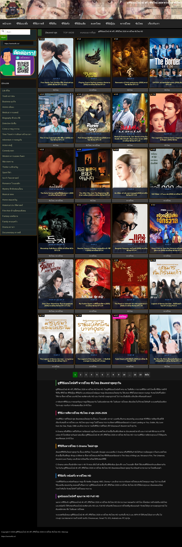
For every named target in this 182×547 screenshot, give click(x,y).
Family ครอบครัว (9, 222)
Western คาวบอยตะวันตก (13, 156)
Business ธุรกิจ (9, 102)
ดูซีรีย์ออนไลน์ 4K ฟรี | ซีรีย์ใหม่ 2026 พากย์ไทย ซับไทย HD (37, 532)
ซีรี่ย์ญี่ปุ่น (110, 23)
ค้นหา (3, 37)
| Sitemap (64, 532)
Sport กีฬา (6, 172)
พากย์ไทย (125, 23)
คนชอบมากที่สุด (88, 32)
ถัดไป (147, 375)
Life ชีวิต (6, 91)
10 (124, 375)
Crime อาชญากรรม (11, 129)
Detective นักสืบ (9, 123)
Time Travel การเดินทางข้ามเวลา (16, 134)
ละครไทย (96, 23)
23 (141, 375)
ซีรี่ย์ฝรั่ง (65, 23)
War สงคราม (7, 162)
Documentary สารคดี (11, 232)
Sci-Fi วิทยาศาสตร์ (10, 178)
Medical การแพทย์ (10, 112)
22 (135, 375)
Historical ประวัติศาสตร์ (12, 205)
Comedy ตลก (8, 151)
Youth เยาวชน (8, 96)
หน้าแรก (6, 23)
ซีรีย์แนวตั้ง (22, 23)
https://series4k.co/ (12, 44)
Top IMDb (68, 32)
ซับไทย (139, 23)
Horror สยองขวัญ (9, 200)
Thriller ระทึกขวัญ (10, 167)
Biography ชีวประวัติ (11, 118)
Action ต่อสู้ (7, 145)
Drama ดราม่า (8, 227)
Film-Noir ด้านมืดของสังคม (14, 211)
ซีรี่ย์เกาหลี (38, 23)
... (129, 375)
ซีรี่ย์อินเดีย (80, 23)
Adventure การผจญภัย (12, 140)
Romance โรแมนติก (11, 183)
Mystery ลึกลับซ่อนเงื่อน (12, 189)
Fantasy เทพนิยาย (10, 216)
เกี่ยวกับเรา (153, 23)
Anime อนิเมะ (8, 107)
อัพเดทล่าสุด (51, 32)
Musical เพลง (8, 194)
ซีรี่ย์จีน (52, 23)
